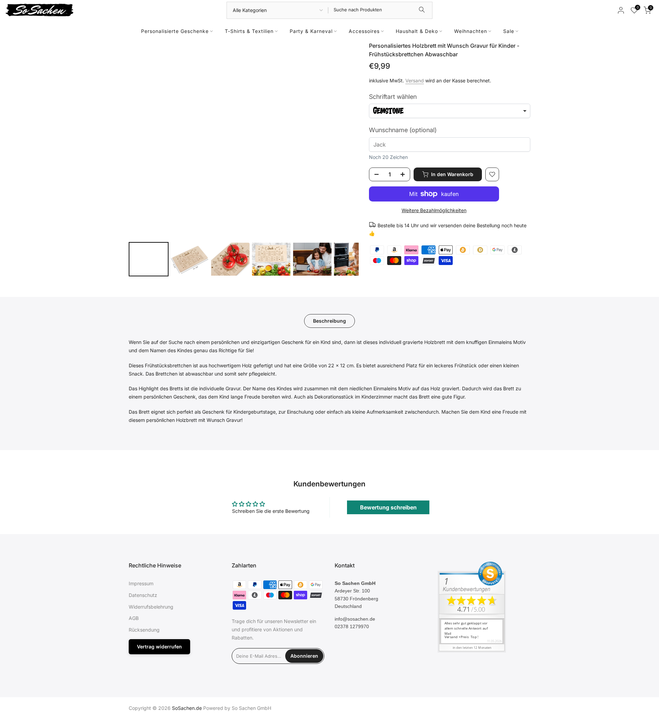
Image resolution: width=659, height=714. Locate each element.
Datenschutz (143, 595)
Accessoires (364, 31)
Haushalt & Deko (417, 31)
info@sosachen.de (355, 619)
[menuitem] (149, 259)
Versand (414, 80)
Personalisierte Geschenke (175, 31)
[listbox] (449, 111)
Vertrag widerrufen (159, 646)
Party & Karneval (311, 31)
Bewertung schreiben (388, 507)
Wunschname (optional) (403, 130)
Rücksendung (144, 630)
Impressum (141, 583)
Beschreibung (329, 321)
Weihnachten (470, 31)
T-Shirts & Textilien (249, 31)
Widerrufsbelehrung (151, 607)
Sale (508, 31)
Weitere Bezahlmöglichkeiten (434, 210)
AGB (134, 618)
